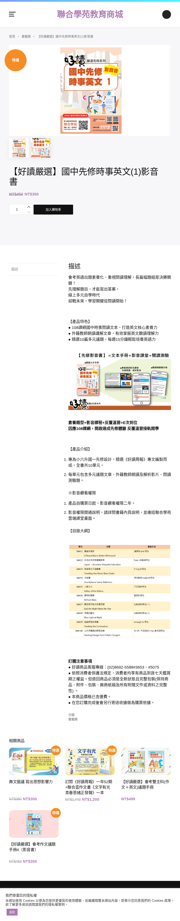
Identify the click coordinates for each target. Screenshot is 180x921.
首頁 (12, 36)
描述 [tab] (14, 269)
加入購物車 (53, 209)
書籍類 (26, 36)
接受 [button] (12, 912)
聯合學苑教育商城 (90, 14)
